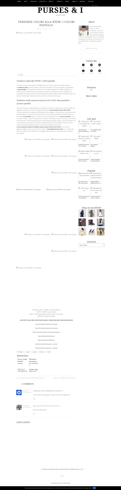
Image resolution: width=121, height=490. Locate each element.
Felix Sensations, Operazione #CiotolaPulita (30, 378)
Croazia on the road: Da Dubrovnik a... (83, 131)
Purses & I (60, 10)
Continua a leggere (91, 48)
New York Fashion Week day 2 (46, 340)
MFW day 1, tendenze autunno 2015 (65, 378)
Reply (34, 398)
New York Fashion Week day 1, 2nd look (46, 348)
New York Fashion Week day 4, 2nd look (46, 328)
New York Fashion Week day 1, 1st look (46, 344)
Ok (94, 488)
